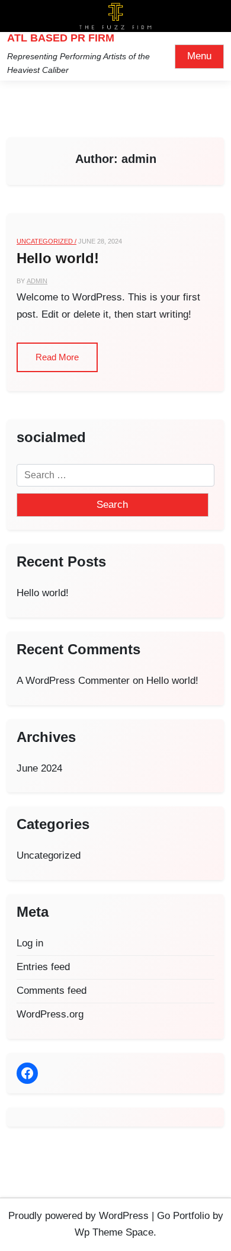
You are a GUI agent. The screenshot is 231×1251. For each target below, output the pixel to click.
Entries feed (43, 966)
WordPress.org (50, 1014)
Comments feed (51, 990)
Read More (57, 357)
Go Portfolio (183, 1215)
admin (37, 280)
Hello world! (58, 258)
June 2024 (39, 768)
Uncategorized (49, 855)
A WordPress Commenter (73, 680)
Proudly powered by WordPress (78, 1215)
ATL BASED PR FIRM (60, 38)
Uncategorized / (46, 241)
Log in (30, 943)
